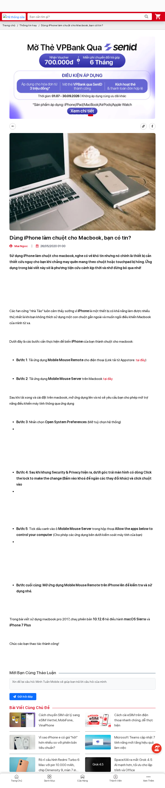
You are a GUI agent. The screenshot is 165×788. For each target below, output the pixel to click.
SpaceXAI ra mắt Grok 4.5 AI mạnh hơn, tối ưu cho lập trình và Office (133, 765)
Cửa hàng (82, 780)
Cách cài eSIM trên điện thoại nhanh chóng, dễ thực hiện (133, 720)
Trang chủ (9, 25)
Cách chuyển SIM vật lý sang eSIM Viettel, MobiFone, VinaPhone (59, 720)
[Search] (146, 16)
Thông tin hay (28, 25)
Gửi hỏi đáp (25, 696)
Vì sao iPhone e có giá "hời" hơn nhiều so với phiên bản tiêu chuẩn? (58, 742)
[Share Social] (152, 126)
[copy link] (143, 126)
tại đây (140, 360)
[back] (12, 126)
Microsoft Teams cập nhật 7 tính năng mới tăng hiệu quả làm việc (134, 742)
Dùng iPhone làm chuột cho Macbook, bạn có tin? (72, 25)
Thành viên (115, 780)
